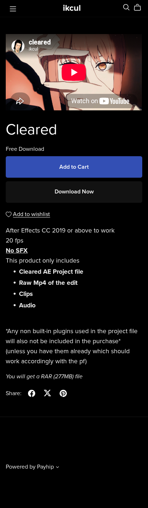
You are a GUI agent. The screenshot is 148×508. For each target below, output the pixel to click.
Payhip (45, 466)
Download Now (74, 191)
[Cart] (140, 7)
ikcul (72, 8)
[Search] (126, 7)
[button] (57, 467)
